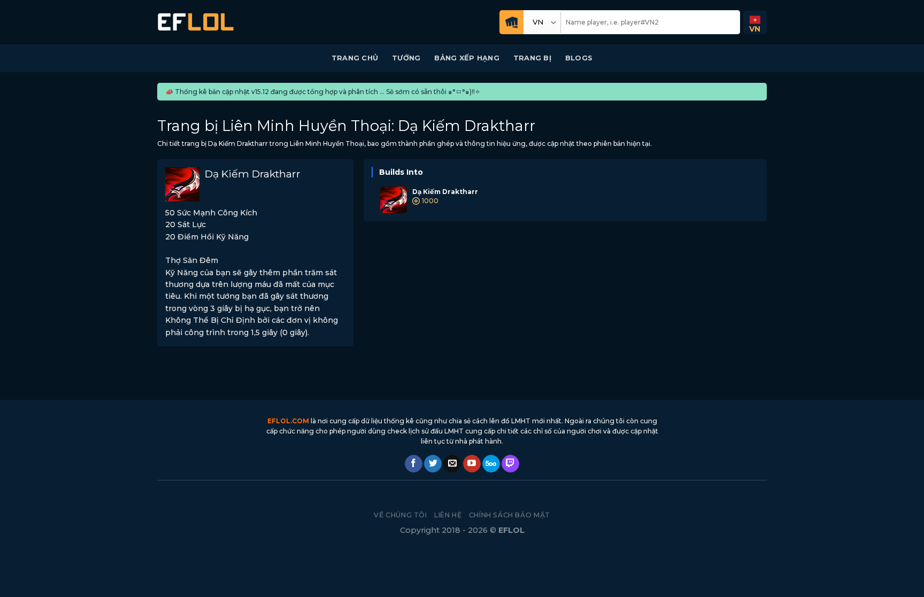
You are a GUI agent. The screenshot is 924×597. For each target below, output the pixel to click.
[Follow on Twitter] (433, 464)
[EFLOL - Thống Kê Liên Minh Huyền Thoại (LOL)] (195, 22)
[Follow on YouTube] (472, 464)
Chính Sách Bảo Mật (509, 515)
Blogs (578, 58)
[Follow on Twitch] (510, 464)
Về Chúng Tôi (400, 515)
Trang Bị (532, 58)
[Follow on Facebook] (413, 464)
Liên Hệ (447, 515)
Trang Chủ (355, 58)
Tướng (406, 58)
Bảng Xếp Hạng (466, 58)
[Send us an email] (452, 464)
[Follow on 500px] (491, 464)
